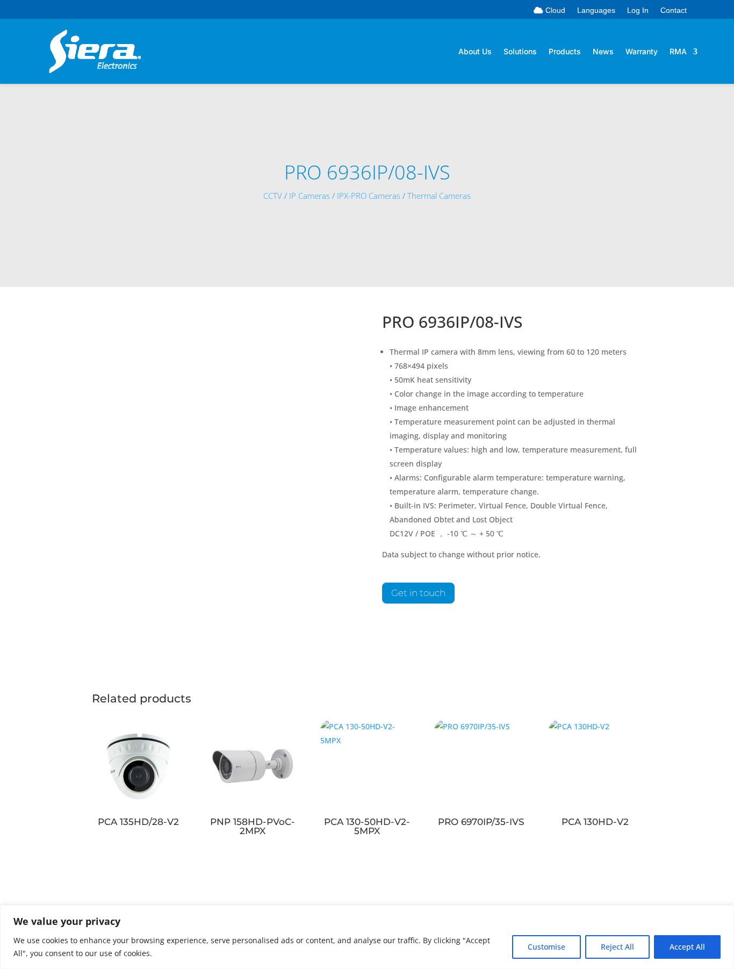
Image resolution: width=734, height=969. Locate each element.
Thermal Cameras (439, 196)
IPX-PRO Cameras (368, 196)
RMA (678, 52)
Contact (673, 10)
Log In (638, 10)
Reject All (617, 947)
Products (565, 52)
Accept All (687, 947)
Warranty (641, 52)
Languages (596, 10)
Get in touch (418, 592)
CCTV (272, 196)
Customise (546, 947)
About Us (475, 52)
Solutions (520, 52)
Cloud (554, 10)
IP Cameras (309, 196)
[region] (367, 937)
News (603, 52)
